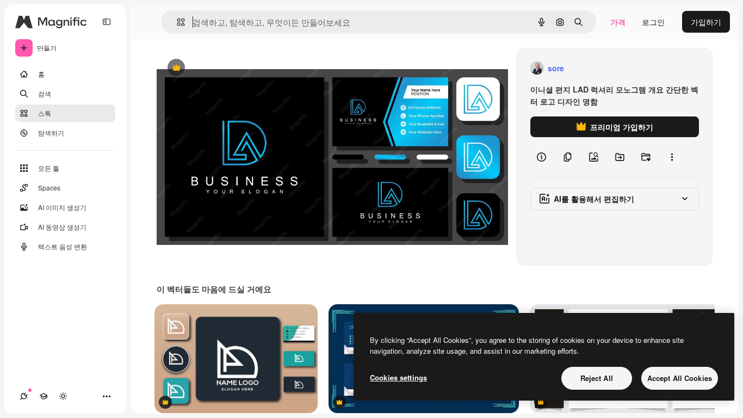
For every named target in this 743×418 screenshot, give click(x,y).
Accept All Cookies (679, 378)
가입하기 (706, 21)
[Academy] (43, 396)
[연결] (24, 396)
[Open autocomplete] (176, 22)
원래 (219, 68)
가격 (618, 21)
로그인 (653, 21)
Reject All (596, 378)
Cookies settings (398, 377)
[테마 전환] (63, 396)
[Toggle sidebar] (106, 21)
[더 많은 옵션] (672, 157)
